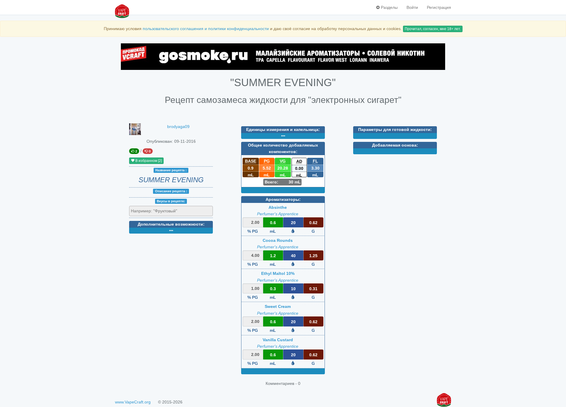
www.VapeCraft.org (133, 402)
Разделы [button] (389, 7)
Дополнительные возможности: (171, 224)
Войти (412, 7)
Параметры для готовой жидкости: (395, 129)
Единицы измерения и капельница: (283, 129)
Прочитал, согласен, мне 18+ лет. (433, 29)
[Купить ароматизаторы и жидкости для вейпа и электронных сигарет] (283, 56)
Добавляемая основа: (395, 145)
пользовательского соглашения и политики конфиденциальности (206, 28)
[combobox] (171, 211)
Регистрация (439, 7)
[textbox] (157, 211)
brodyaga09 (178, 126)
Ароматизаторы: (283, 199)
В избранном (148, 161)
